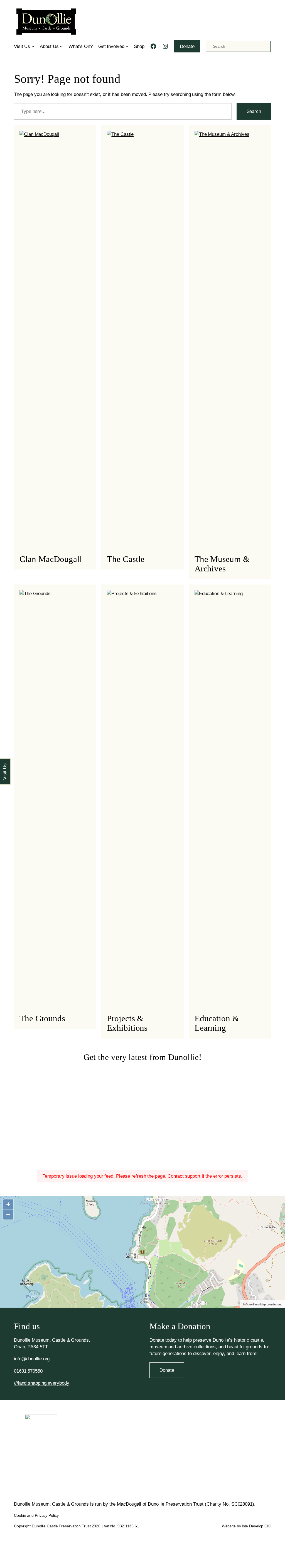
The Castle (125, 559)
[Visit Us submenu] (32, 46)
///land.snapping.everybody (41, 1383)
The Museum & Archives (222, 563)
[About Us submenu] (61, 46)
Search (254, 111)
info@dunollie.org (32, 1358)
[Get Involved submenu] (127, 46)
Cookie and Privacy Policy (37, 1515)
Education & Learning (217, 1023)
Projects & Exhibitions (127, 1023)
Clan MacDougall (50, 559)
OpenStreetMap (255, 1304)
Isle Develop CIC (256, 1526)
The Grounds (42, 1018)
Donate (187, 46)
